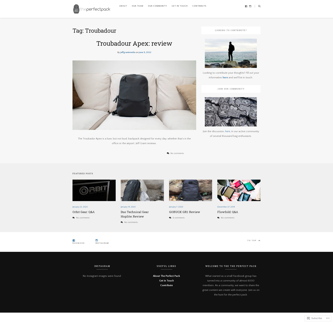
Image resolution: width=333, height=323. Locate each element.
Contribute (199, 6)
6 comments (179, 218)
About (123, 6)
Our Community (157, 6)
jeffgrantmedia (127, 52)
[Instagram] (250, 6)
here (226, 77)
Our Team (137, 6)
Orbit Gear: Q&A (83, 212)
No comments (83, 218)
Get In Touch (180, 6)
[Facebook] (246, 6)
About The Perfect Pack (166, 276)
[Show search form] (259, 6)
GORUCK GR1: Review (184, 212)
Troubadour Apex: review (134, 43)
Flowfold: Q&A (227, 212)
